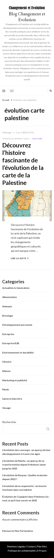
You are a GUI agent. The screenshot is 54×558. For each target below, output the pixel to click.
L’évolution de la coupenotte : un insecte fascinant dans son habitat (24, 488)
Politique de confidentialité (21, 550)
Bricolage (7, 315)
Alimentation (9, 297)
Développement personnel (17, 324)
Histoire (37, 139)
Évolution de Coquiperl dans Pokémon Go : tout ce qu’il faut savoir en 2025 (26, 498)
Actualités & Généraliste (15, 287)
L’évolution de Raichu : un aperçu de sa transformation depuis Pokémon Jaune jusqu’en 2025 (24, 464)
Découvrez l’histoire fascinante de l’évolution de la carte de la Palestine (23, 164)
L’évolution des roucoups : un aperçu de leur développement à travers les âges (26, 452)
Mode (5, 389)
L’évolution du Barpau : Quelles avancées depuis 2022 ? (24, 477)
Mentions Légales (16, 546)
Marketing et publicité (14, 380)
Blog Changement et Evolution (27, 16)
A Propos (41, 550)
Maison (6, 371)
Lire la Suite (18, 258)
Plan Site (41, 546)
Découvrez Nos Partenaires (17, 530)
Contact (31, 546)
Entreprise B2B (10, 343)
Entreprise (8, 334)
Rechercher (9, 422)
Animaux (7, 306)
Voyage (6, 407)
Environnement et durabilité (18, 352)
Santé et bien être (12, 398)
